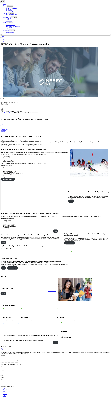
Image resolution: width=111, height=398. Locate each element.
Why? (2, 124)
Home (2, 112)
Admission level (4, 101)
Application (3, 131)
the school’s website (52, 291)
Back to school (4, 103)
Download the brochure (7, 179)
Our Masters (8, 9)
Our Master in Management (11, 8)
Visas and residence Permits (11, 14)
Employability (6, 30)
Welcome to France (7, 17)
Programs (5, 5)
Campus (2, 110)
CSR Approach (9, 27)
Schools (4, 4)
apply (71, 201)
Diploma (2, 127)
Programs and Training (8, 112)
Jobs (1, 128)
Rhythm (2, 105)
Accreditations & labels (10, 25)
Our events (8, 15)
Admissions (5, 13)
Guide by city (8, 18)
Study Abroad (3, 130)
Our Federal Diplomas (10, 11)
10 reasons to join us (10, 23)
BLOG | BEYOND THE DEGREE (13, 26)
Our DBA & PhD (9, 10)
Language (3, 108)
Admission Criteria (4, 129)
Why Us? (5, 22)
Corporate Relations (10, 32)
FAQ (7, 28)
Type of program (4, 98)
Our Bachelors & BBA (10, 7)
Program (2, 125)
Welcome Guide (9, 21)
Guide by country (9, 19)
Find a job (8, 31)
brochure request (70, 243)
